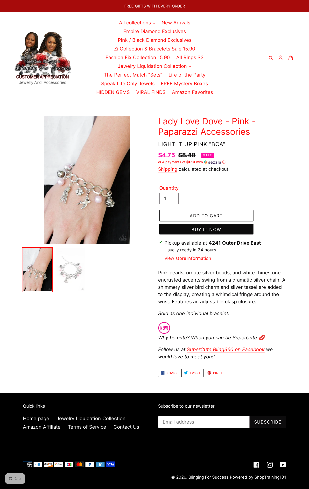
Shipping (167, 169)
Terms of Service (87, 427)
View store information (187, 258)
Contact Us (126, 427)
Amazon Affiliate (42, 427)
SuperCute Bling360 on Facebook (226, 349)
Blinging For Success (208, 477)
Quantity (169, 188)
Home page (36, 418)
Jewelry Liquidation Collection (91, 418)
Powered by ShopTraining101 (258, 477)
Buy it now (206, 229)
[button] (191, 162)
